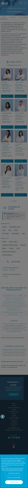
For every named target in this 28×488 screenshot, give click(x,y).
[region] (14, 471)
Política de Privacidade (7, 470)
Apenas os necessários (14, 477)
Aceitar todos (14, 482)
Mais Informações (18, 470)
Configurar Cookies (14, 473)
